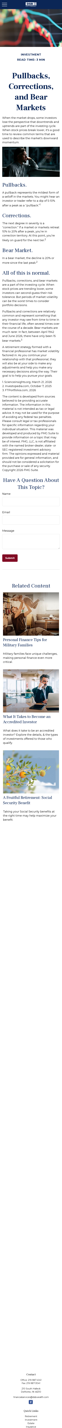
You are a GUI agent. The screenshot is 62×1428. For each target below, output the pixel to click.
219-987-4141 (35, 1380)
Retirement (31, 1416)
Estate (31, 1423)
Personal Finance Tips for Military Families (25, 642)
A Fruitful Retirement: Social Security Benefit (27, 800)
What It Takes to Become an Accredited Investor (27, 719)
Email (6, 512)
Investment (31, 1419)
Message (8, 530)
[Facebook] (31, 1402)
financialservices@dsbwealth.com (31, 1397)
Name (6, 494)
